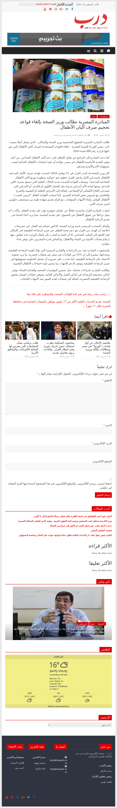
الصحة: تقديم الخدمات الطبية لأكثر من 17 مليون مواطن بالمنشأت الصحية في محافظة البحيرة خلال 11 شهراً (61, 304)
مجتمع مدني (103, 116)
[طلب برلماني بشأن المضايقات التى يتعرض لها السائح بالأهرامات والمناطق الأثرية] (22, 323)
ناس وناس (83, 624)
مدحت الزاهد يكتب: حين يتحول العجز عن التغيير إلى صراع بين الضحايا (81, 525)
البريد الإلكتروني (102, 443)
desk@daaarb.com (58, 762)
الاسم (108, 425)
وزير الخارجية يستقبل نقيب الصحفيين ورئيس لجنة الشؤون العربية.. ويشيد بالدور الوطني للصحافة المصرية (65, 520)
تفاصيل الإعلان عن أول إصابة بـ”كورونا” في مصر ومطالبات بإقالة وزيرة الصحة (96, 347)
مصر (93, 116)
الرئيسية (101, 624)
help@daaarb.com (58, 771)
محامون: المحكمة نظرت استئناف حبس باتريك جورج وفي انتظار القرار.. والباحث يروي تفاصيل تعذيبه (58, 347)
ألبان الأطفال (82, 135)
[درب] (108, 51)
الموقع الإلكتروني (102, 461)
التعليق (107, 380)
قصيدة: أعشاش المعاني (45, 4)
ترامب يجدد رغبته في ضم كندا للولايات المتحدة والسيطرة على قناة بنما (67, 294)
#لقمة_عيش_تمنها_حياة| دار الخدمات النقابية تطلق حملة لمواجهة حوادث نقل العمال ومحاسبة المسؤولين (65, 535)
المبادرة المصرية (70, 135)
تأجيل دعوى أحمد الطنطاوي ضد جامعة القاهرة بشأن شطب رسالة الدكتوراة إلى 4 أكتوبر (73, 516)
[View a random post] (88, 51)
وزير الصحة (58, 135)
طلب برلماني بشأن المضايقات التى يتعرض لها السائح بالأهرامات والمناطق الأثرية (22, 347)
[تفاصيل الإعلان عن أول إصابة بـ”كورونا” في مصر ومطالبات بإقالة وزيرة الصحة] (94, 323)
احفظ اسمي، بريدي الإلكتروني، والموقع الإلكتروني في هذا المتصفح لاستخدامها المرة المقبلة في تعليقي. (60, 485)
